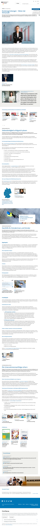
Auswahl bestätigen (5, 517)
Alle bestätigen (11, 517)
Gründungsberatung (36, 10)
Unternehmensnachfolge (35, 13)
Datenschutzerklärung (9, 524)
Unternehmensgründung (35, 9)
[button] (4, 125)
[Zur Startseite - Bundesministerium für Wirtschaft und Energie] (8, 3)
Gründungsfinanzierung (36, 12)
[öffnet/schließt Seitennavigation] (39, 15)
